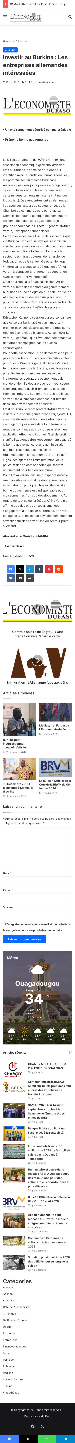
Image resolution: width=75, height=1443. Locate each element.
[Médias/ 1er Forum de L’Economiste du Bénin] (55, 712)
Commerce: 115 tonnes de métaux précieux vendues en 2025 (47, 1242)
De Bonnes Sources (15, 1320)
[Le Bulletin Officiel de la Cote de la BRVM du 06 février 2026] (55, 767)
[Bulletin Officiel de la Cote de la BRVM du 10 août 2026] (14, 1202)
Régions (8, 1372)
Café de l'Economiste (16, 1307)
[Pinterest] (49, 569)
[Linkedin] (30, 569)
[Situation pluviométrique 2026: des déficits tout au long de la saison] (14, 1262)
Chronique (9, 1313)
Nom (7, 873)
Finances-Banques (14, 1346)
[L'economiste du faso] (26, 16)
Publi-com (9, 1366)
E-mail (8, 890)
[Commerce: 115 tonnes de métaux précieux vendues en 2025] (14, 1241)
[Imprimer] (30, 578)
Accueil (10, 41)
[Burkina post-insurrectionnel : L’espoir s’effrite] (19, 719)
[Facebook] (11, 569)
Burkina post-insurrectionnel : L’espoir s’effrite (14, 743)
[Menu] (5, 18)
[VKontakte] (11, 578)
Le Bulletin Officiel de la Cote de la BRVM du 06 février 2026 (55, 784)
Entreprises (10, 1339)
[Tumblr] (39, 569)
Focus (6, 1353)
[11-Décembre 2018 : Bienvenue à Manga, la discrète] (19, 769)
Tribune (7, 1386)
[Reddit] (59, 569)
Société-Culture (13, 1379)
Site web (8, 907)
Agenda (8, 1293)
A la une (22, 41)
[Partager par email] (20, 578)
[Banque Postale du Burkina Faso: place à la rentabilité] (14, 1133)
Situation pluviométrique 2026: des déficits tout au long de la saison (49, 1261)
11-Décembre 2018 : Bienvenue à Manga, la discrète (18, 787)
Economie (9, 1333)
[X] (20, 569)
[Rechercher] (70, 18)
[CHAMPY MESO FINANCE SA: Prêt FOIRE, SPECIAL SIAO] (14, 1069)
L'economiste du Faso (37, 1416)
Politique (8, 1359)
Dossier (7, 1326)
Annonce (8, 1300)
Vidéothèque (11, 1392)
